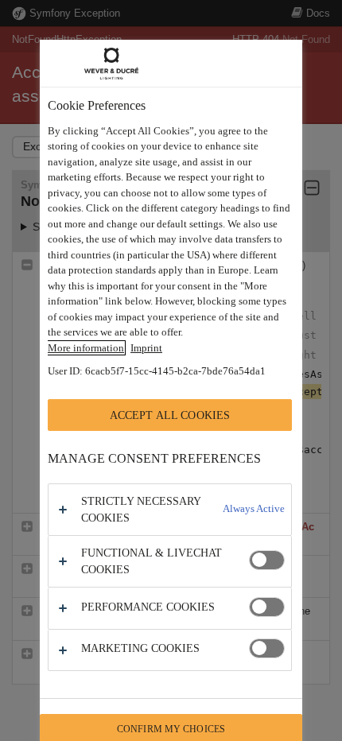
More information (86, 348)
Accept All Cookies (170, 415)
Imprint (146, 348)
